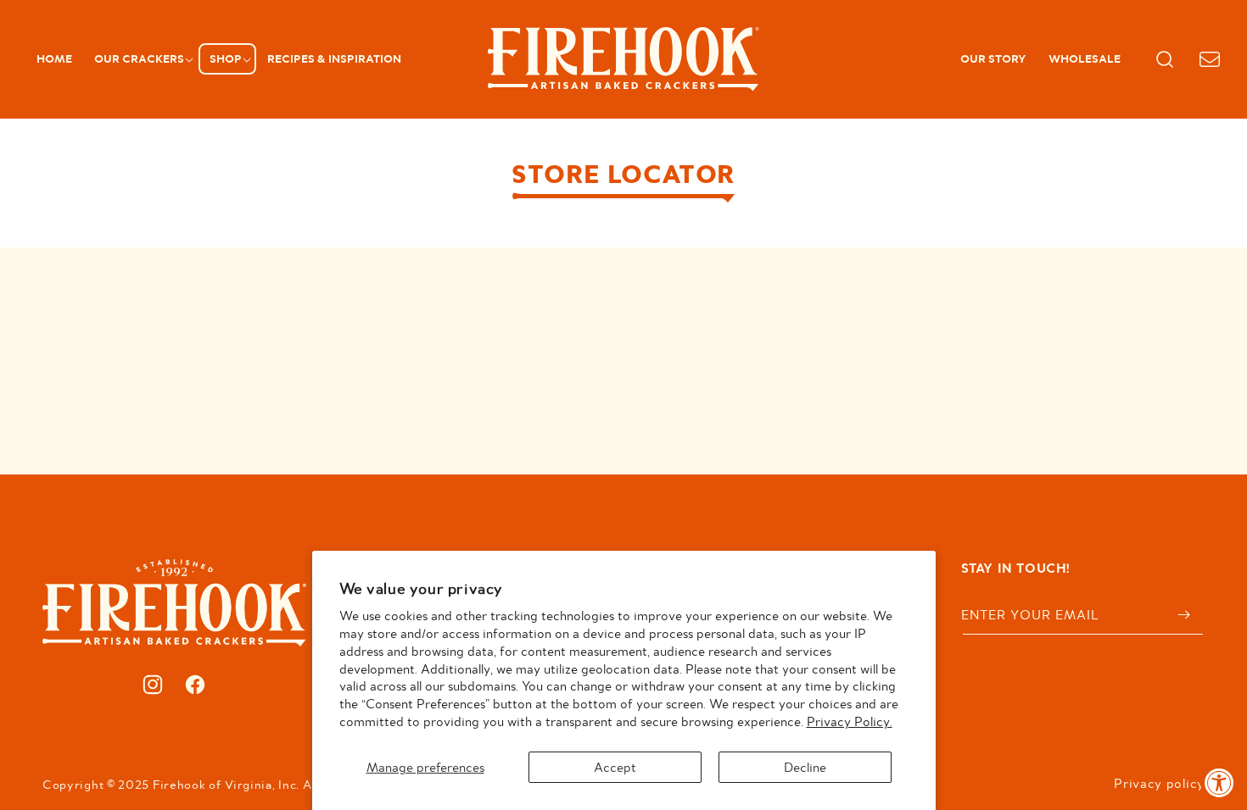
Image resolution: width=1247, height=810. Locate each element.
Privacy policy (1159, 783)
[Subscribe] (1184, 615)
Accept (615, 766)
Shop (226, 58)
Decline (805, 766)
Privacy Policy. (849, 721)
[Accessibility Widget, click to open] (1219, 782)
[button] (141, 59)
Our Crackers (139, 58)
